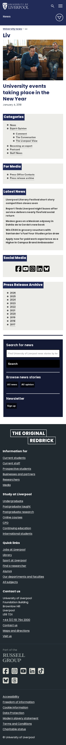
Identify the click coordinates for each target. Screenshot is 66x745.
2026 (13, 293)
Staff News (16, 153)
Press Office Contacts (22, 174)
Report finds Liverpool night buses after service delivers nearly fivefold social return (32, 212)
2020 (13, 314)
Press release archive (22, 178)
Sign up (11, 406)
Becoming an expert (21, 146)
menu (59, 17)
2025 (13, 296)
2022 (13, 307)
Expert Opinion (18, 128)
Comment (21, 134)
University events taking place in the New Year (26, 92)
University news (12, 29)
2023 (13, 303)
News (6, 16)
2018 (12, 321)
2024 (13, 300)
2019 (13, 317)
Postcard (15, 149)
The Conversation (26, 137)
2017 (12, 324)
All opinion (27, 384)
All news (12, 384)
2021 (12, 310)
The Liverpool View (26, 141)
